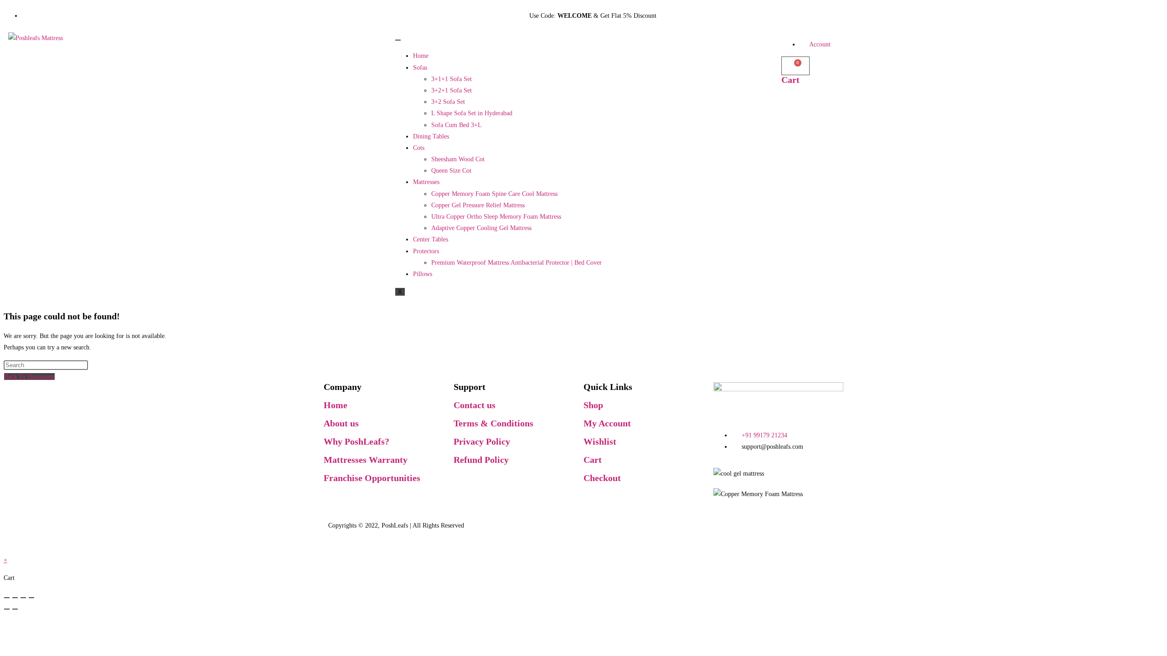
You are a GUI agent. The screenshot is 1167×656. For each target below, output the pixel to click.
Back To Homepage (29, 376)
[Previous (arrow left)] (7, 609)
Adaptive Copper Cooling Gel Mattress (481, 228)
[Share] (23, 598)
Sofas (420, 67)
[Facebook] (335, 503)
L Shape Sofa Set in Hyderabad (471, 113)
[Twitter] (359, 503)
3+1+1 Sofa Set (451, 79)
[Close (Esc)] (31, 598)
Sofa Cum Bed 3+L (456, 125)
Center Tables (430, 239)
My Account (607, 423)
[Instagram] (409, 503)
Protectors (426, 251)
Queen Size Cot (451, 170)
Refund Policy (481, 460)
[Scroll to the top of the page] (8, 548)
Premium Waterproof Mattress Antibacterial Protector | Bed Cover (516, 262)
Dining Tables (431, 136)
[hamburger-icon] (398, 40)
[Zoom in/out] (7, 598)
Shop (593, 405)
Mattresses (426, 182)
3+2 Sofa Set (448, 101)
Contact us (475, 405)
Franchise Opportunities (372, 478)
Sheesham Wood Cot (458, 159)
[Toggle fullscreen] (15, 598)
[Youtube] (384, 503)
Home (421, 55)
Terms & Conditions (493, 423)
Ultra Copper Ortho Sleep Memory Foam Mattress (496, 216)
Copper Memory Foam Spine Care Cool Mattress (494, 193)
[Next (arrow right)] (15, 609)
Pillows (422, 274)
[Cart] (795, 65)
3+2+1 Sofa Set (451, 90)
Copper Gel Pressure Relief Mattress (478, 205)
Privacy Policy (482, 441)
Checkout (602, 478)
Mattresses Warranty (366, 460)
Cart (790, 80)
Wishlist (600, 441)
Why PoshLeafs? (356, 441)
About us (341, 423)
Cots (418, 147)
